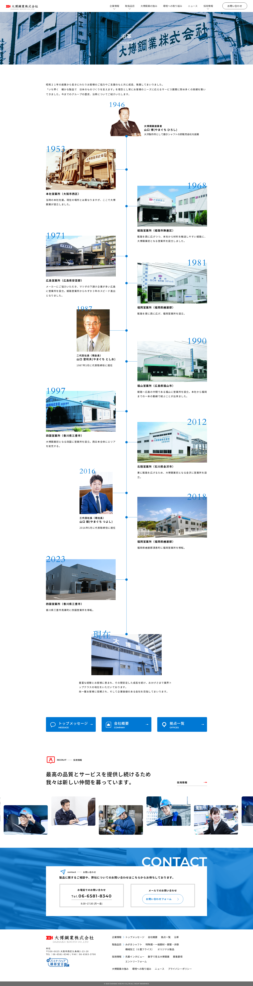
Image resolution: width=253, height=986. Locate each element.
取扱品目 (130, 6)
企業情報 (114, 6)
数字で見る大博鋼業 (158, 956)
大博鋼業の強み (149, 6)
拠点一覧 (166, 937)
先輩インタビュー (135, 956)
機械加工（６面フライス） (139, 949)
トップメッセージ (135, 937)
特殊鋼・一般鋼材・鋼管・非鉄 (162, 944)
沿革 (176, 937)
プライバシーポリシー (180, 968)
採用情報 (208, 6)
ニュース (193, 6)
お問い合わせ (234, 6)
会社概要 (152, 937)
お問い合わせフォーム (159, 899)
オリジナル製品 (166, 949)
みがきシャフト (133, 944)
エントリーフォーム (136, 961)
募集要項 (177, 956)
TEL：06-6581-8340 (58, 954)
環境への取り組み (172, 6)
